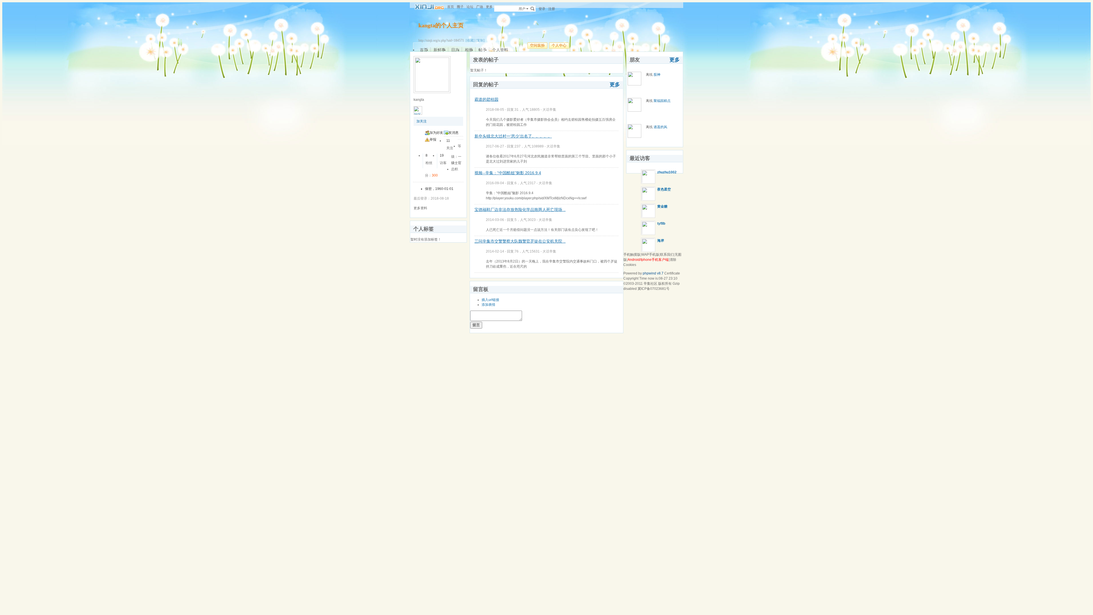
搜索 (532, 8)
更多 (615, 84)
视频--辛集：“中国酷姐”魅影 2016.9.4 (507, 173)
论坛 (470, 7)
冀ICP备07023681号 (653, 289)
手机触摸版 (631, 255)
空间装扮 (537, 45)
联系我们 (667, 255)
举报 (433, 140)
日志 (455, 50)
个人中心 (559, 45)
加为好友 (436, 133)
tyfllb (661, 224)
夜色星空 (664, 189)
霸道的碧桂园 (486, 99)
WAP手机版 (650, 255)
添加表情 (488, 305)
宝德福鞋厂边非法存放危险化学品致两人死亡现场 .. (520, 209)
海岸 (660, 241)
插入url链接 (490, 300)
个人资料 (500, 50)
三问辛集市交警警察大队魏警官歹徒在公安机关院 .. (520, 241)
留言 (476, 325)
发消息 (453, 133)
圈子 (460, 7)
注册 (551, 9)
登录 (542, 9)
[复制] (480, 40)
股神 (657, 75)
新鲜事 (439, 50)
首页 (450, 7)
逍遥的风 (660, 127)
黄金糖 (662, 206)
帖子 (482, 50)
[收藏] (470, 40)
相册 (469, 50)
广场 (479, 7)
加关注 (421, 121)
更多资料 (420, 208)
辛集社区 (650, 284)
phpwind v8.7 (653, 273)
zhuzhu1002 (667, 172)
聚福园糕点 (662, 101)
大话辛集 (549, 110)
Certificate (672, 273)
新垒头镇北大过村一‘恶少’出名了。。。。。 (513, 136)
